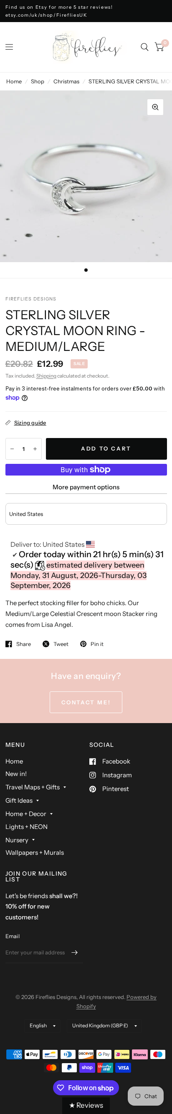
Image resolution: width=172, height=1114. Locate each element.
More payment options (86, 487)
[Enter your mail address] (74, 952)
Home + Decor (25, 814)
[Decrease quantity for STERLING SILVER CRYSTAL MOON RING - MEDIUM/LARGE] (12, 448)
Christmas (66, 81)
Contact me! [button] (86, 702)
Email (12, 936)
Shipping (46, 376)
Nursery (16, 840)
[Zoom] (155, 107)
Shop (37, 81)
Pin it (97, 644)
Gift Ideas (19, 800)
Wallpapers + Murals (34, 852)
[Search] (145, 47)
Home (14, 81)
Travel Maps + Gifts (32, 787)
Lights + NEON (26, 827)
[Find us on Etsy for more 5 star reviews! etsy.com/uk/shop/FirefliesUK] (86, 11)
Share (23, 644)
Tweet (60, 644)
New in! (16, 774)
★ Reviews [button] (86, 1105)
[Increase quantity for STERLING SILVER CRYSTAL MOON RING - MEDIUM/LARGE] (35, 448)
